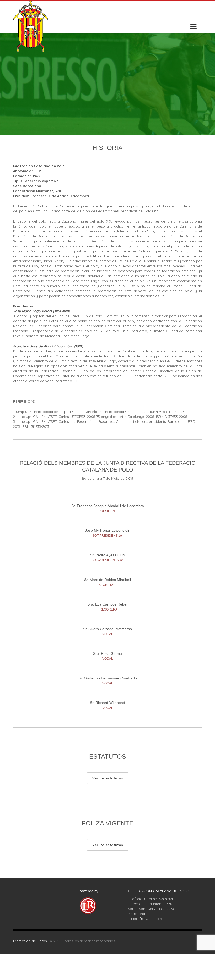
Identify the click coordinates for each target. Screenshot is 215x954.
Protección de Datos (30, 941)
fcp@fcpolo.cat (152, 919)
